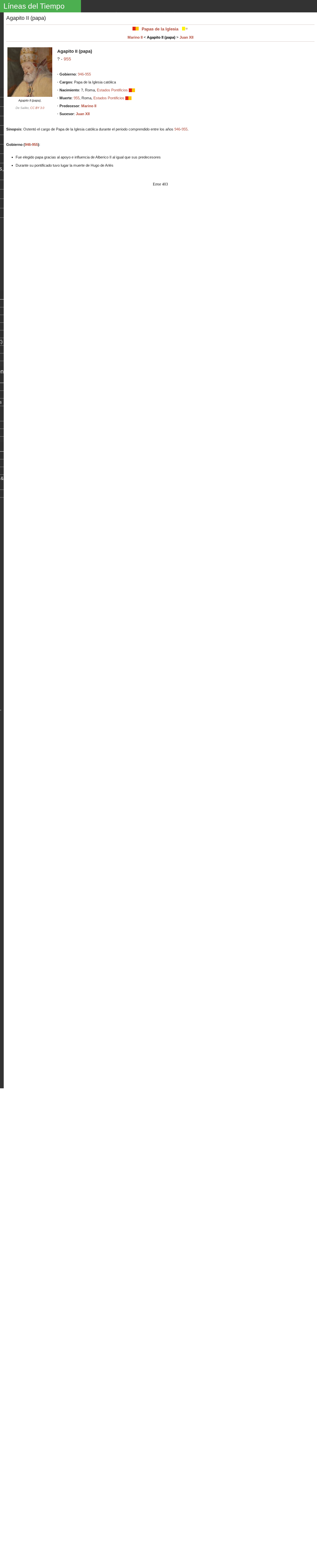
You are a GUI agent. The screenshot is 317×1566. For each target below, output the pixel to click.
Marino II (135, 37)
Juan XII (186, 37)
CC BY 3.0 (37, 108)
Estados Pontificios (113, 90)
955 (67, 58)
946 (81, 74)
